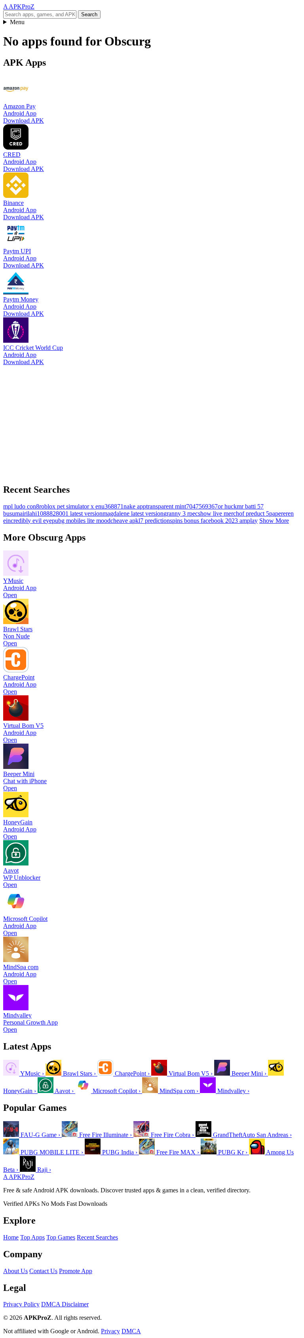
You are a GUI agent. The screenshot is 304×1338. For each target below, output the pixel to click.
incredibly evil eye (29, 520)
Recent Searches (97, 1237)
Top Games (60, 1237)
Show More (274, 520)
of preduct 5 (254, 513)
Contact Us (43, 1271)
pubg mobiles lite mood (81, 520)
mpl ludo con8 (21, 506)
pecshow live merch (214, 513)
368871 (114, 506)
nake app (135, 506)
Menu (17, 22)
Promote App (75, 1271)
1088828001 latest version (70, 513)
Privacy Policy (21, 1304)
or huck (227, 506)
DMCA (131, 1331)
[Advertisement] (152, 421)
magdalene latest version (133, 513)
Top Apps (32, 1237)
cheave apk (124, 520)
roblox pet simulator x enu (71, 506)
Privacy (110, 1331)
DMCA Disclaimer (65, 1304)
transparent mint (166, 506)
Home (11, 1237)
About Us (15, 1271)
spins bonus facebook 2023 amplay (214, 520)
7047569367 (202, 506)
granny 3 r (176, 513)
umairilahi (24, 513)
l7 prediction (154, 520)
